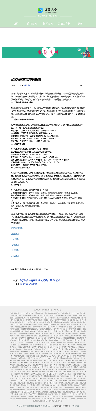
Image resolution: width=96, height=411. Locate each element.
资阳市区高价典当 (54, 396)
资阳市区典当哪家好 (62, 399)
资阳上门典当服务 (30, 394)
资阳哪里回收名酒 (57, 336)
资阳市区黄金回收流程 (44, 322)
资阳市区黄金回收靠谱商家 (33, 324)
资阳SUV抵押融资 (66, 358)
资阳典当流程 (81, 392)
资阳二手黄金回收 (16, 324)
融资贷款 (27, 85)
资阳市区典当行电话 (61, 390)
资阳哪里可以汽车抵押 (37, 363)
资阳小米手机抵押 (80, 378)
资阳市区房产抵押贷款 (33, 369)
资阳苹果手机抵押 (49, 378)
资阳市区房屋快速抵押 (49, 372)
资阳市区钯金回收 (60, 320)
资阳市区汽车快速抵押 (66, 360)
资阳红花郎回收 (30, 331)
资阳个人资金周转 (77, 399)
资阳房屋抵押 (19, 369)
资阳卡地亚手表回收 (36, 345)
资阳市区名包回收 (80, 340)
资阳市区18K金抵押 (29, 315)
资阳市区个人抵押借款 (75, 394)
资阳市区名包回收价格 (38, 347)
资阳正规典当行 (74, 390)
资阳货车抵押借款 (46, 367)
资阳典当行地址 (47, 390)
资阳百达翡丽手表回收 (73, 354)
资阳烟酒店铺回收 (69, 338)
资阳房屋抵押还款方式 (34, 376)
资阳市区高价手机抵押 (34, 383)
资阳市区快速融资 (34, 399)
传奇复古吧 (57, 310)
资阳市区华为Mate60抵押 (50, 385)
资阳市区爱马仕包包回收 (53, 345)
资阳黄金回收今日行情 (51, 324)
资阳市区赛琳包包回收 (41, 351)
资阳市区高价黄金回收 (63, 315)
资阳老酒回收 (63, 327)
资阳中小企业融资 (60, 394)
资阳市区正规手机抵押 (20, 385)
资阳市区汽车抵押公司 (73, 365)
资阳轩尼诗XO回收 (75, 329)
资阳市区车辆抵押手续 (20, 363)
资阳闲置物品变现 (19, 390)
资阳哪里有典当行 (48, 399)
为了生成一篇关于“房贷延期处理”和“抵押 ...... (42, 280)
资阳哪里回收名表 (57, 351)
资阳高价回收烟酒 (72, 333)
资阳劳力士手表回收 (18, 342)
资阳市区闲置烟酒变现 (41, 336)
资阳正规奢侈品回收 (64, 356)
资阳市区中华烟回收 (50, 327)
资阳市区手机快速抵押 (66, 383)
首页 (16, 23)
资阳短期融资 (69, 387)
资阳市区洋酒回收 (75, 327)
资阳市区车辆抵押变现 (40, 365)
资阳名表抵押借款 (24, 347)
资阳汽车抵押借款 (79, 356)
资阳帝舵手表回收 (27, 351)
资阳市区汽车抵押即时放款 (63, 367)
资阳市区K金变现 (54, 313)
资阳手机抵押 (20, 378)
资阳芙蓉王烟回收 (57, 331)
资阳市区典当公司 (33, 387)
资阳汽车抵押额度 (19, 360)
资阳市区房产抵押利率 (18, 372)
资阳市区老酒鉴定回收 (57, 333)
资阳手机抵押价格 (19, 383)
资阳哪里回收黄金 (33, 318)
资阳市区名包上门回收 (55, 349)
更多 (80, 23)
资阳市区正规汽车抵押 (54, 363)
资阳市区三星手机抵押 (49, 381)
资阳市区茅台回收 (21, 327)
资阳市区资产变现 (69, 392)
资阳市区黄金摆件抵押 (17, 318)
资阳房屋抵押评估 (79, 374)
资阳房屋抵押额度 (79, 369)
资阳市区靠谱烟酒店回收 (73, 336)
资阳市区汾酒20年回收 (26, 338)
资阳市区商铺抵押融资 (63, 369)
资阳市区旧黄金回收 (79, 313)
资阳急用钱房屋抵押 (34, 372)
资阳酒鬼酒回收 (41, 338)
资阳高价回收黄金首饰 (61, 322)
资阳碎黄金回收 (30, 322)
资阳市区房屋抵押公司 (51, 376)
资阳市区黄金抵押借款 (77, 322)
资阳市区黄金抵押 (27, 313)
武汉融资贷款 (17, 228)
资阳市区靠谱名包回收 (72, 351)
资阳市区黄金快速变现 (78, 318)
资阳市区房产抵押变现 (18, 376)
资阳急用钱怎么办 (28, 392)
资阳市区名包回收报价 (57, 354)
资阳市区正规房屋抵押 (37, 374)
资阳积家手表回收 (54, 347)
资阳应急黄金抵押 (63, 318)
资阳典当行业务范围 (55, 401)
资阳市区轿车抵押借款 (50, 358)
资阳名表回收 (67, 340)
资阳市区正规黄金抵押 (48, 318)
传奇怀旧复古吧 (47, 310)
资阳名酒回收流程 (24, 340)
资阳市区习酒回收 (43, 331)
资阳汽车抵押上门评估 (23, 365)
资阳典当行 (21, 387)
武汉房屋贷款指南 (29, 284)
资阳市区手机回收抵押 (34, 378)
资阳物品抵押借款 (55, 392)
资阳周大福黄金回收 (17, 320)
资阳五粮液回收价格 (35, 327)
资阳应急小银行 (21, 399)
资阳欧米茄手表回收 (48, 342)
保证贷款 (15, 256)
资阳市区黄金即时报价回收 (69, 324)
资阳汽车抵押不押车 (34, 358)
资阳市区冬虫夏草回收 (72, 331)
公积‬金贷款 (64, 23)
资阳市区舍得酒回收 (55, 338)
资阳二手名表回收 (69, 345)
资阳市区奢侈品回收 (33, 390)
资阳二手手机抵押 (65, 381)
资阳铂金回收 (48, 320)
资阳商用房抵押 (65, 376)
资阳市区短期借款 (42, 392)
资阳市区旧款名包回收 (26, 354)
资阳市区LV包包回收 (33, 342)
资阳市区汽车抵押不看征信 (30, 367)
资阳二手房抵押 (52, 374)
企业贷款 (15, 234)
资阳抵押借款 (45, 387)
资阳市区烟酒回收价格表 (39, 340)
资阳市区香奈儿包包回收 (65, 342)
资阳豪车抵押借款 (69, 363)
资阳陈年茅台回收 (42, 333)
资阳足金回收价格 (41, 313)
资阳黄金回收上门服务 (75, 320)
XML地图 (75, 406)
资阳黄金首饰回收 (79, 315)
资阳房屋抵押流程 (65, 372)
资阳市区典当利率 (16, 394)
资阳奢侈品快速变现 (32, 356)
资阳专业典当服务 (40, 396)
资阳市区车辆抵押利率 (34, 360)
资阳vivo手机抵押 (34, 381)
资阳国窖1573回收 (45, 329)
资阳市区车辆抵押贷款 (18, 358)
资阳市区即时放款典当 (45, 394)
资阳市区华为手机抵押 (64, 378)
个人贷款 (15, 239)
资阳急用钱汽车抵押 (50, 360)
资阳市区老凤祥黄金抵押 (34, 320)
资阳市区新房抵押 (65, 374)
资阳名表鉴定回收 (71, 349)
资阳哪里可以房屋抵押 (21, 374)
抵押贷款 (48, 23)
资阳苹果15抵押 (35, 385)
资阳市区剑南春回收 (60, 329)
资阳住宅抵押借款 (48, 369)
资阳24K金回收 (16, 315)
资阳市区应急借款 (57, 387)
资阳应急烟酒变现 (55, 340)
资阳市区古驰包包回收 (20, 345)
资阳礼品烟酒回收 (27, 336)
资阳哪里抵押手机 (67, 385)
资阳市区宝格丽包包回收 (24, 349)
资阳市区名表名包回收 (48, 356)
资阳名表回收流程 (42, 354)
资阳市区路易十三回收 (26, 333)
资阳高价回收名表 (40, 349)
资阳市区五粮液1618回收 (29, 329)
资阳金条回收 (65, 313)
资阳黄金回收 (14, 313)
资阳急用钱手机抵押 (50, 383)
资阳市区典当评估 (27, 396)
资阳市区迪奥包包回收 (69, 347)
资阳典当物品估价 (68, 396)
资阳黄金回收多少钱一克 (46, 315)
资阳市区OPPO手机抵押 (19, 381)
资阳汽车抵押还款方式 (57, 365)
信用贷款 (32, 23)
